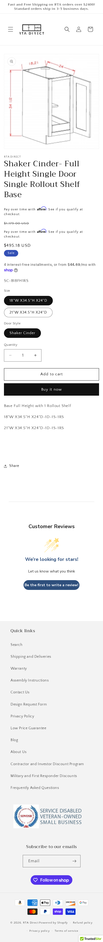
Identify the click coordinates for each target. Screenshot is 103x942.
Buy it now (51, 389)
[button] (10, 29)
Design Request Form (29, 704)
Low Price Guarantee (28, 728)
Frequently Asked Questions (35, 788)
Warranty (19, 668)
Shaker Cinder (22, 333)
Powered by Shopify (53, 922)
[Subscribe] (74, 861)
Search (17, 645)
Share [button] (14, 466)
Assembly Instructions (30, 680)
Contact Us (20, 692)
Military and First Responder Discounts (44, 776)
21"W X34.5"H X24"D (28, 312)
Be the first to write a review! (51, 585)
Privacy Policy (22, 716)
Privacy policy (39, 930)
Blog (14, 740)
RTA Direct (31, 922)
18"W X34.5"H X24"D (28, 301)
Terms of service (66, 930)
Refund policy (83, 922)
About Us (19, 752)
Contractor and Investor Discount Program (47, 764)
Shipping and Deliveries (31, 657)
